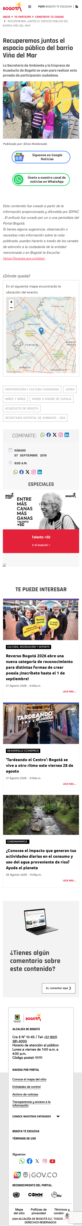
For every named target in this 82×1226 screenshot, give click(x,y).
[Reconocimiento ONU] (16, 1194)
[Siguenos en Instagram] (45, 1161)
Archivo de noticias (25, 1094)
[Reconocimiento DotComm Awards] (35, 1194)
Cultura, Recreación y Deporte (28, 647)
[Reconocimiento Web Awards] (56, 1194)
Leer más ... (69, 691)
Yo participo (22, 17)
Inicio (6, 17)
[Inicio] (12, 6)
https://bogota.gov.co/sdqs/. (24, 258)
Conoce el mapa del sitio (29, 1079)
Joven (69, 389)
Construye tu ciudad (49, 17)
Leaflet (53, 372)
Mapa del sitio (19, 1211)
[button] (41, 331)
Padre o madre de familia (51, 399)
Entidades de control (26, 1087)
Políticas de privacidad (39, 1211)
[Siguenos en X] (37, 1161)
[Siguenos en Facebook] (22, 1161)
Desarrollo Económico (23, 751)
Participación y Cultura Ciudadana (32, 389)
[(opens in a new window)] (61, 435)
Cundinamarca (17, 841)
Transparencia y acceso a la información (31, 1103)
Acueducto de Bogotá (21, 408)
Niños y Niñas (15, 399)
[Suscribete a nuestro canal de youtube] (52, 1161)
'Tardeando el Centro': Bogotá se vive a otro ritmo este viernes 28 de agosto (39, 765)
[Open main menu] (29, 6)
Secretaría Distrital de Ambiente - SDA (35, 418)
